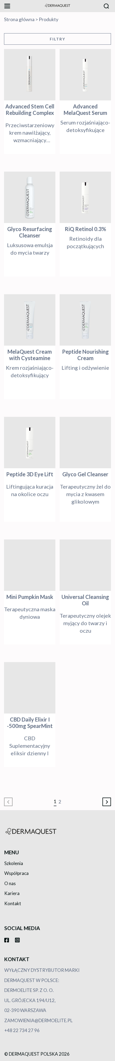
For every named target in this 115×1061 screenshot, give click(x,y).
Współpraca (16, 873)
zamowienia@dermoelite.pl (38, 1020)
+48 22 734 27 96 (22, 1030)
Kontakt (12, 903)
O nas (10, 883)
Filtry (57, 39)
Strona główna (19, 19)
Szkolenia (13, 863)
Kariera (12, 893)
